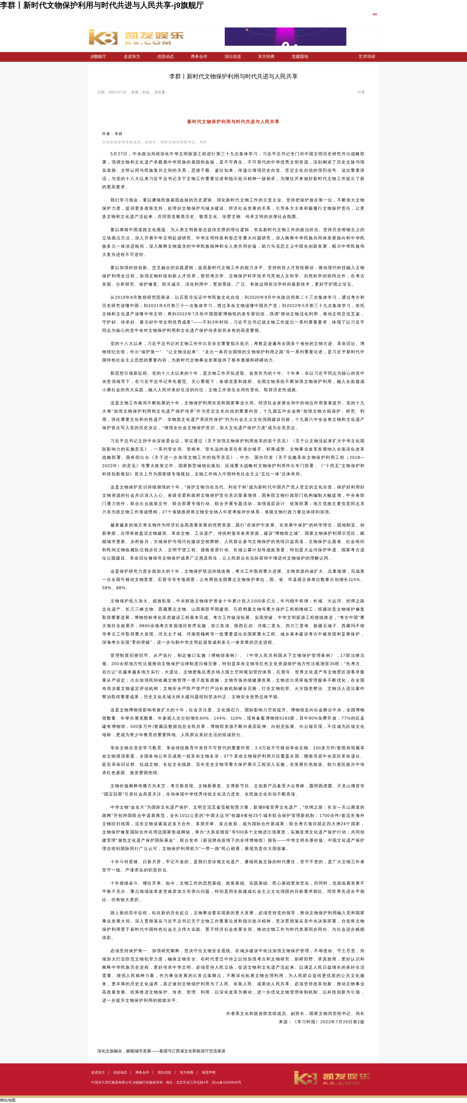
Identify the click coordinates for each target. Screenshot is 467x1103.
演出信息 (233, 56)
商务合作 (199, 56)
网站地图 (8, 1100)
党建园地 (300, 56)
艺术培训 (367, 56)
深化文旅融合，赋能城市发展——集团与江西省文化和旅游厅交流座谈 (161, 1051)
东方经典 (266, 56)
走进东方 (132, 56)
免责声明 (209, 1072)
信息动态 (165, 56)
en (375, 14)
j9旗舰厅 (98, 56)
